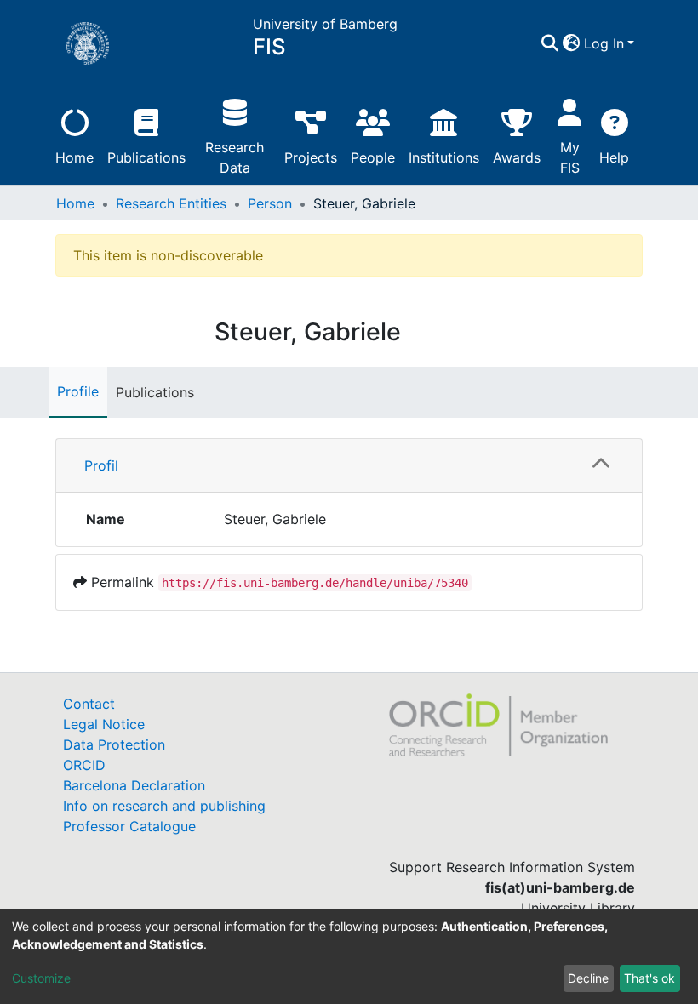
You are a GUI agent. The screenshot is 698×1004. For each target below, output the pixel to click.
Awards (517, 157)
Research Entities (171, 203)
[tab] (349, 466)
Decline (588, 978)
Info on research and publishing (164, 805)
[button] (571, 43)
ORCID (84, 764)
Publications (146, 157)
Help (614, 157)
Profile (78, 391)
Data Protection (114, 744)
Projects (310, 157)
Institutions (444, 157)
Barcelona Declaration (134, 785)
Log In (604, 43)
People (373, 157)
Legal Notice (104, 724)
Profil (101, 465)
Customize (41, 978)
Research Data (234, 157)
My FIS (570, 157)
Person (270, 203)
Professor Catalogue (129, 826)
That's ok (649, 978)
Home (74, 157)
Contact (89, 703)
